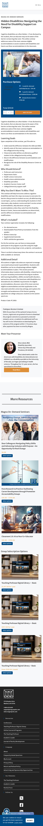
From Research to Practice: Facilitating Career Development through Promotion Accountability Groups (18, 491)
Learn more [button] (18, 822)
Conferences (8, 723)
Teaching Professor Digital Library (15, 726)
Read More (16, 370)
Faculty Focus (8, 788)
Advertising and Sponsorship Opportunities (18, 770)
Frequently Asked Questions (13, 755)
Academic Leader (9, 738)
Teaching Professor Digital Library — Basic (19, 583)
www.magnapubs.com (10, 711)
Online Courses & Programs (13, 730)
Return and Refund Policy (12, 766)
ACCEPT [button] (30, 820)
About (6, 751)
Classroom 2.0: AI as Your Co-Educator (17, 536)
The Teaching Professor (11, 734)
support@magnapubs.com (12, 709)
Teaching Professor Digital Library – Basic (19, 666)
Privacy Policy (8, 763)
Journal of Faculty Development (14, 741)
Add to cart (27, 112)
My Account (8, 759)
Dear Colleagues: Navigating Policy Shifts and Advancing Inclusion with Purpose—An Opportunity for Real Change (19, 446)
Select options (7, 455)
